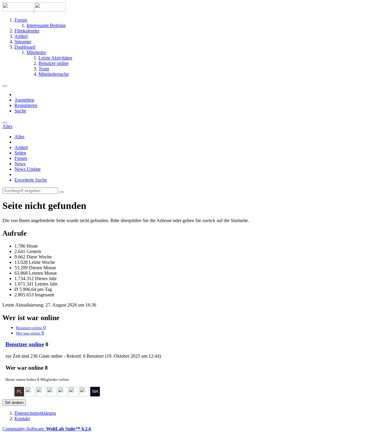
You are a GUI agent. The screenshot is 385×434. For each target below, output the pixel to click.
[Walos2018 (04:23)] (95, 394)
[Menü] (4, 86)
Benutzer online (24, 344)
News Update (27, 169)
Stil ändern (14, 402)
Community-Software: (46, 428)
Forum (20, 158)
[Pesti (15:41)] (41, 394)
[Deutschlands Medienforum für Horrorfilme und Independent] (34, 9)
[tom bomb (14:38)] (52, 394)
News (20, 163)
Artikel (21, 147)
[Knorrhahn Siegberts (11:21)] (84, 394)
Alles (19, 136)
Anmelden (24, 99)
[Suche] (4, 123)
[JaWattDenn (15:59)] (30, 394)
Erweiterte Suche (30, 179)
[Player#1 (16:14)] (19, 394)
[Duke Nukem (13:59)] (62, 394)
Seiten (20, 152)
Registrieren (25, 105)
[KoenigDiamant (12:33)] (73, 394)
